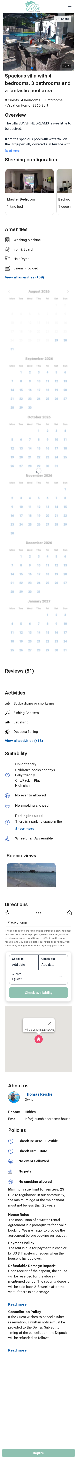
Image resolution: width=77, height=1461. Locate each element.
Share (65, 19)
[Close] (50, 1023)
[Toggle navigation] (70, 6)
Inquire (38, 1453)
